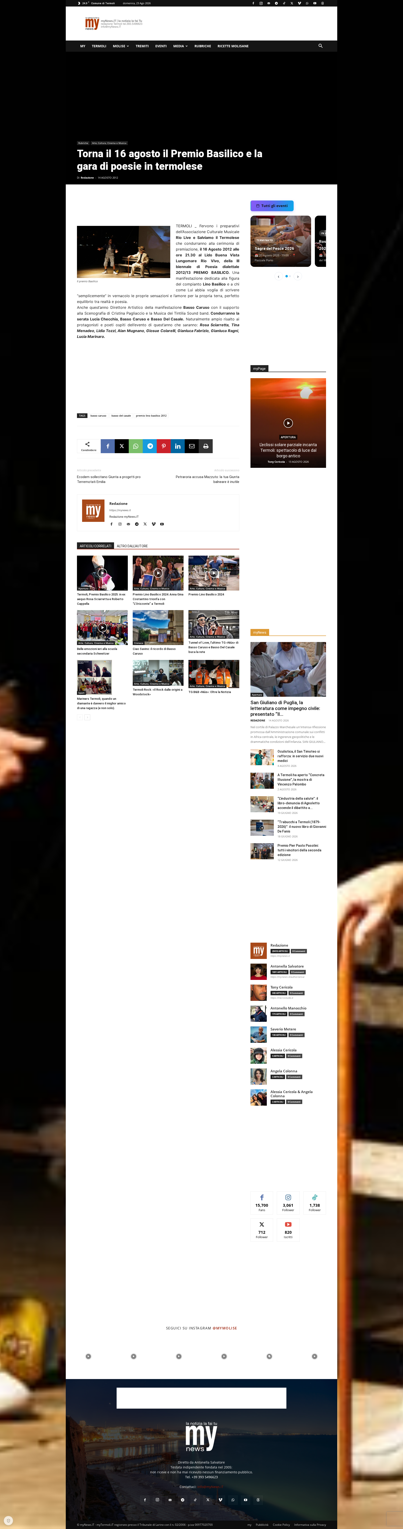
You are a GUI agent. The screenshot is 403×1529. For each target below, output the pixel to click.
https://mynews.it (120, 510)
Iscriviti (288, 1222)
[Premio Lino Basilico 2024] (213, 573)
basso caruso (98, 415)
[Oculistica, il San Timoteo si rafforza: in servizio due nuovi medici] (262, 757)
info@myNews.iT (210, 1487)
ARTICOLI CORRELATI (95, 546)
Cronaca (138, 643)
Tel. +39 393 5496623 (201, 1477)
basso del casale (121, 415)
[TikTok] (284, 3)
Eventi (161, 46)
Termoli (99, 46)
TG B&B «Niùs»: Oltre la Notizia (209, 692)
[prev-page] (80, 717)
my (82, 46)
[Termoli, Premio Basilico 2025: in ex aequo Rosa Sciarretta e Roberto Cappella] (102, 573)
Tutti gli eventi (274, 205)
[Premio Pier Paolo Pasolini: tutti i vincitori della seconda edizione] (262, 851)
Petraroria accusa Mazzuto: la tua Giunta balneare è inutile (207, 479)
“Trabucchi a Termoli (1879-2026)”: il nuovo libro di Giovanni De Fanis (302, 826)
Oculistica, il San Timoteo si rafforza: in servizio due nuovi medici (300, 756)
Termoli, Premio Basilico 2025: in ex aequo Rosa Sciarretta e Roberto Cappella (101, 599)
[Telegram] (276, 3)
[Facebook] (253, 3)
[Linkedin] (178, 446)
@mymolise (225, 1328)
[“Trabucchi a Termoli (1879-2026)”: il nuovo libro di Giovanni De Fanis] (262, 828)
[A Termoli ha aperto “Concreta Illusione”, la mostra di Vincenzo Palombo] (262, 781)
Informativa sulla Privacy (310, 1525)
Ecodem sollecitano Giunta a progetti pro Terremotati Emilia (109, 479)
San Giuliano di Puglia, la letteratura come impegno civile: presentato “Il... (285, 708)
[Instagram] (260, 3)
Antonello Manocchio (288, 1008)
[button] (320, 46)
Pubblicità (262, 1525)
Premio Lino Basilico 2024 (206, 594)
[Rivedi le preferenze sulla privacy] (8, 1520)
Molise (119, 46)
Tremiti (142, 46)
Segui (288, 1195)
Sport (81, 692)
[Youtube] (314, 3)
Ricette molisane (233, 46)
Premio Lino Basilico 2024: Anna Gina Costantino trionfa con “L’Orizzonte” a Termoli (158, 599)
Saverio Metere (283, 1029)
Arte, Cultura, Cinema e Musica (109, 143)
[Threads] (322, 3)
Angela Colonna (284, 1071)
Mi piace (262, 1195)
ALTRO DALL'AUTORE (132, 546)
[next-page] (87, 717)
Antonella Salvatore (287, 966)
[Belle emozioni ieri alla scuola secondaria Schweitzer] (102, 627)
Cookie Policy (281, 1525)
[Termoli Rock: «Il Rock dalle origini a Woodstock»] (158, 673)
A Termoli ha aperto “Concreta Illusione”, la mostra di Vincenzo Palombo (301, 779)
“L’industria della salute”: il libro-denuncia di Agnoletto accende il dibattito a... (299, 803)
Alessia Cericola (284, 1050)
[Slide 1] (286, 276)
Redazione (87, 177)
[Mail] (268, 3)
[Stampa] (206, 446)
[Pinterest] (164, 446)
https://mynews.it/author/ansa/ (288, 976)
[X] (291, 3)
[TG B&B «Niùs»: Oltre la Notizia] (213, 674)
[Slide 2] (290, 276)
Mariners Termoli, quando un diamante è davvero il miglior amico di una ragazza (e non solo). (101, 703)
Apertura (83, 588)
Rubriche (203, 46)
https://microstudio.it (282, 997)
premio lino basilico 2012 (151, 415)
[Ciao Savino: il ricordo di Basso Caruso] (158, 627)
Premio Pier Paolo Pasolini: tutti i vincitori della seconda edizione (299, 850)
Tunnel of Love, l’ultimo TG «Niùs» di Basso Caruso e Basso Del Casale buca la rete (213, 647)
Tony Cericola (277, 461)
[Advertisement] (241, 23)
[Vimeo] (299, 3)
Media (178, 46)
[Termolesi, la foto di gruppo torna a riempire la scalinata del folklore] (288, 423)
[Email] (192, 446)
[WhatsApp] (307, 3)
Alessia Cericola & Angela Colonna (292, 1094)
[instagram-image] (88, 1356)
